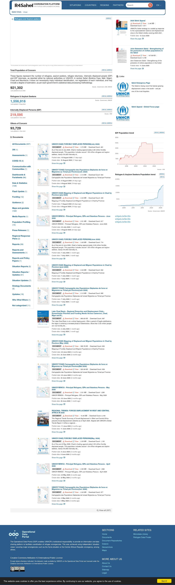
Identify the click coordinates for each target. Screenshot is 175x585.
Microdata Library (140, 534)
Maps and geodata (20, 209)
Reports (17, 244)
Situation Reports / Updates (20, 273)
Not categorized (21, 305)
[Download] (43, 151)
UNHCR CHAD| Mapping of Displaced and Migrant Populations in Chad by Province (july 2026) (82, 194)
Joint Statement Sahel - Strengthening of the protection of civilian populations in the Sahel (147, 50)
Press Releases (20, 230)
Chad (25, 12)
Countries (90, 5)
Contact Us (106, 566)
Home (104, 534)
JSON (108, 18)
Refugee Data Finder (142, 537)
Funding (18, 196)
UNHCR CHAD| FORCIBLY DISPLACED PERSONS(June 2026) (76, 239)
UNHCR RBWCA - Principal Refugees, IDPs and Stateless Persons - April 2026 (81, 465)
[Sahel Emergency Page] (122, 89)
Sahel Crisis (16, 12)
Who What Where (21, 299)
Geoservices (107, 547)
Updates (18, 294)
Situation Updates (21, 280)
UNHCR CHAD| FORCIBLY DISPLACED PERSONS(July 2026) (76, 144)
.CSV (103, 70)
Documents (107, 537)
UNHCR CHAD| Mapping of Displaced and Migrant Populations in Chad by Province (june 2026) (82, 266)
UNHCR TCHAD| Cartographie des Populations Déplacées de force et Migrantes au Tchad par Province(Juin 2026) (80, 289)
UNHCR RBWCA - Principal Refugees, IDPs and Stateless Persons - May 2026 (81, 388)
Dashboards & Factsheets (19, 176)
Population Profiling (21, 223)
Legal (104, 572)
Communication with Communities (21, 168)
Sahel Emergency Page (141, 83)
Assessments (19, 155)
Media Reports (20, 216)
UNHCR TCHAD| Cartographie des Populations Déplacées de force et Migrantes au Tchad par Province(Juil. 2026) (80, 170)
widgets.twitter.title (122, 216)
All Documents (21, 144)
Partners (118, 5)
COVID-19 (18, 160)
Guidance (18, 202)
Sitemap (105, 569)
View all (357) (105, 510)
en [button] (158, 5)
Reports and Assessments (19, 251)
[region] (61, 41)
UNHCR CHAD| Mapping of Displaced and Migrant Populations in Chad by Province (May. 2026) (82, 342)
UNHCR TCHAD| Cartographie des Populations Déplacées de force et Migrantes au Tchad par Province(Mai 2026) (80, 365)
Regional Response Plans (21, 237)
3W (15, 149)
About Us (106, 563)
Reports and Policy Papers (21, 259)
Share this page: (57, 163)
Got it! (164, 580)
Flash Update (19, 191)
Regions (104, 5)
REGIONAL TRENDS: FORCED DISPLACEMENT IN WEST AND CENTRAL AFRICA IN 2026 (80, 411)
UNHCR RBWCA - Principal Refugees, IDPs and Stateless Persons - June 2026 (81, 217)
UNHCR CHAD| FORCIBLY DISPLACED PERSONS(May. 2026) (76, 438)
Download (68, 147)
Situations (75, 5)
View (76, 147)
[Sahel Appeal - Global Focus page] (122, 113)
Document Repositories (112, 540)
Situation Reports (21, 266)
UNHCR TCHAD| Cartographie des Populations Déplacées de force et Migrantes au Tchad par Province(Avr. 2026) (80, 488)
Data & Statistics (19, 184)
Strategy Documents (21, 287)
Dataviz (105, 543)
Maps (104, 550)
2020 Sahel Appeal (137, 20)
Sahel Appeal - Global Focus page (145, 106)
